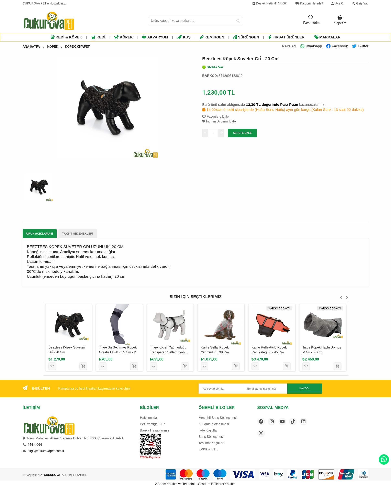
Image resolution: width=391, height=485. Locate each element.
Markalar (329, 37)
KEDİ (101, 37)
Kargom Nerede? (311, 3)
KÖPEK (126, 37)
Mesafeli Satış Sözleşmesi (218, 417)
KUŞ (187, 37)
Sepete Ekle (242, 132)
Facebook (339, 46)
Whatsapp (313, 46)
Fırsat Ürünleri (288, 37)
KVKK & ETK (208, 449)
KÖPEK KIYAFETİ (77, 46)
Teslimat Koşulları (211, 443)
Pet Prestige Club (152, 424)
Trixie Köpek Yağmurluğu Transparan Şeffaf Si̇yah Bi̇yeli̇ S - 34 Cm (168, 352)
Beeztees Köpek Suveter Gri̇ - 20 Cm (240, 58)
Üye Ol (339, 3)
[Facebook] (261, 421)
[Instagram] (272, 421)
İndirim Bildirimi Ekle (220, 121)
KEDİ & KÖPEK (69, 37)
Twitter (362, 46)
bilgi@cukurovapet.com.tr (45, 451)
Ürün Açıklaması (39, 233)
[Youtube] (282, 421)
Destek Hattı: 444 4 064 (271, 3)
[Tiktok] (293, 421)
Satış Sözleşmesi (211, 436)
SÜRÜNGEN (248, 37)
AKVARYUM (157, 37)
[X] (261, 433)
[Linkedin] (303, 421)
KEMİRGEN (214, 37)
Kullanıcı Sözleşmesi (214, 424)
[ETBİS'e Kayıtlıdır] (150, 446)
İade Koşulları (209, 430)
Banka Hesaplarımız (154, 430)
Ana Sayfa (32, 46)
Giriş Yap (361, 3)
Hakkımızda (148, 417)
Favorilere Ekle (218, 116)
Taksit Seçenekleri (77, 233)
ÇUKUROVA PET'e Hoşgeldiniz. (44, 3)
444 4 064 (34, 444)
